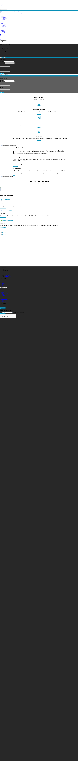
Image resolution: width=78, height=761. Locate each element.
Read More (39, 114)
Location (4, 32)
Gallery (2, 30)
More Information (3, 208)
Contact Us (3, 31)
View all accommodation (5, 199)
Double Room (5, 18)
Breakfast (4, 24)
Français (3, 284)
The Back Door (4, 28)
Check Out (2, 63)
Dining (2, 23)
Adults (1, 64)
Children (2, 68)
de (1, 3)
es (1, 5)
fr (1, 6)
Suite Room (4, 20)
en (1, 4)
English (2, 282)
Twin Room (4, 19)
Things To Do (3, 26)
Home (2, 16)
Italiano (3, 285)
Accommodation (4, 17)
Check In (2, 61)
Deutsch (3, 280)
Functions (3, 25)
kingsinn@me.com (7, 276)
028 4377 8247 (3, 1)
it (1, 7)
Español (3, 283)
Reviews (2, 27)
